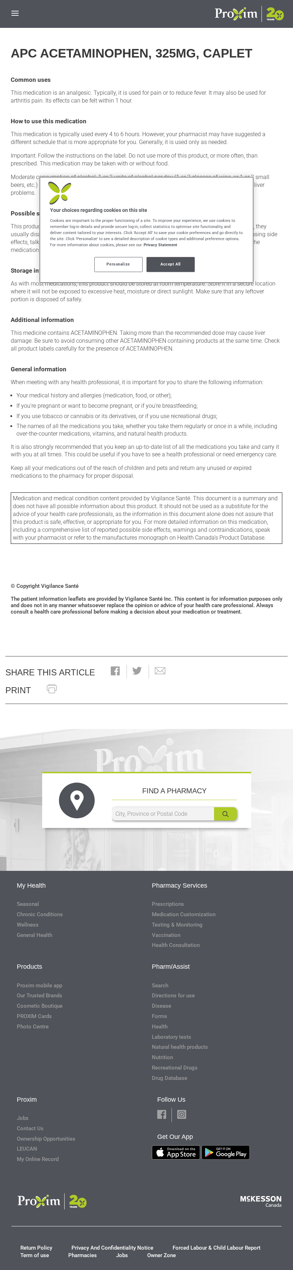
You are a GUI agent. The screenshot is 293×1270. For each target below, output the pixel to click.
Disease (161, 1006)
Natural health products (180, 1047)
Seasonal (28, 904)
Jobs (23, 1118)
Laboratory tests (171, 1037)
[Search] (225, 813)
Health (160, 1026)
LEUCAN (27, 1149)
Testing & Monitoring (177, 925)
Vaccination (166, 935)
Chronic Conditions (40, 914)
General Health (34, 935)
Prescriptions (168, 904)
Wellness (28, 925)
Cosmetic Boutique (40, 1006)
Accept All (170, 264)
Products (29, 966)
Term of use (34, 1255)
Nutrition (162, 1057)
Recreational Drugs (175, 1068)
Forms (159, 1016)
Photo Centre (33, 1026)
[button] (115, 672)
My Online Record (38, 1159)
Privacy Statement (160, 244)
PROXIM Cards (34, 1016)
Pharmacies (82, 1255)
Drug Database (169, 1078)
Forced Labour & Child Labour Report (216, 1248)
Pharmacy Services (179, 885)
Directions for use (173, 995)
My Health (31, 885)
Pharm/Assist (171, 966)
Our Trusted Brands (39, 995)
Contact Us (30, 1128)
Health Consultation (176, 945)
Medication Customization (183, 914)
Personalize (118, 264)
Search (160, 985)
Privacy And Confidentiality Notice (112, 1248)
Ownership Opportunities (46, 1139)
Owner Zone (161, 1255)
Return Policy (36, 1248)
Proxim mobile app (39, 985)
